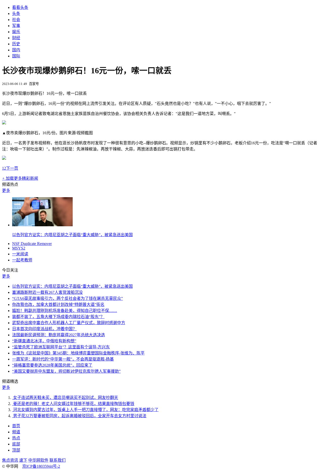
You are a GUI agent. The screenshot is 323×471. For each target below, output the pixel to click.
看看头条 (20, 7)
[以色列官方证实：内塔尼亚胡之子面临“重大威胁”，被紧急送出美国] (42, 225)
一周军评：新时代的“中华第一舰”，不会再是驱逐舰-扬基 (63, 359)
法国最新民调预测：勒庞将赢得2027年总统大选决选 (58, 335)
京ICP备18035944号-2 (41, 466)
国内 (16, 50)
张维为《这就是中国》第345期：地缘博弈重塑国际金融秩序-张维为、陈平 (78, 353)
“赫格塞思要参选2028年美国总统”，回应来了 (52, 365)
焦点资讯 (10, 460)
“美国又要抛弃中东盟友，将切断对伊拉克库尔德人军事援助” (66, 371)
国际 (16, 56)
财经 (16, 38)
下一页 (12, 168)
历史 (16, 44)
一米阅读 (20, 254)
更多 (6, 190)
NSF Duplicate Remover (32, 243)
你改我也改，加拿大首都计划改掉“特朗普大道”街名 (58, 304)
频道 (16, 432)
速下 (23, 460)
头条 (16, 13)
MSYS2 (18, 248)
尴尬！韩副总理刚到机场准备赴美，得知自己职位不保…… (64, 310)
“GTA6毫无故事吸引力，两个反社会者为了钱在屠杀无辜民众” (67, 298)
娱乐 (16, 32)
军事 (16, 26)
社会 (16, 19)
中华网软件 (38, 460)
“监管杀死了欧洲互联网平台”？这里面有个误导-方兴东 (61, 347)
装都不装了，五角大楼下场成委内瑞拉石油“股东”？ (58, 317)
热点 (16, 438)
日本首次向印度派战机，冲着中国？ (44, 329)
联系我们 (57, 460)
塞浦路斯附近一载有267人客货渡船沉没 (47, 292)
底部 (16, 444)
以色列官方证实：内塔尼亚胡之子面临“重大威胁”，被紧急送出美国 (72, 235)
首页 (16, 426)
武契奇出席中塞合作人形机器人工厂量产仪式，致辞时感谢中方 (68, 323)
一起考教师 (22, 260)
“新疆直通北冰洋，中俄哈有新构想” (44, 341)
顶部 (16, 450)
